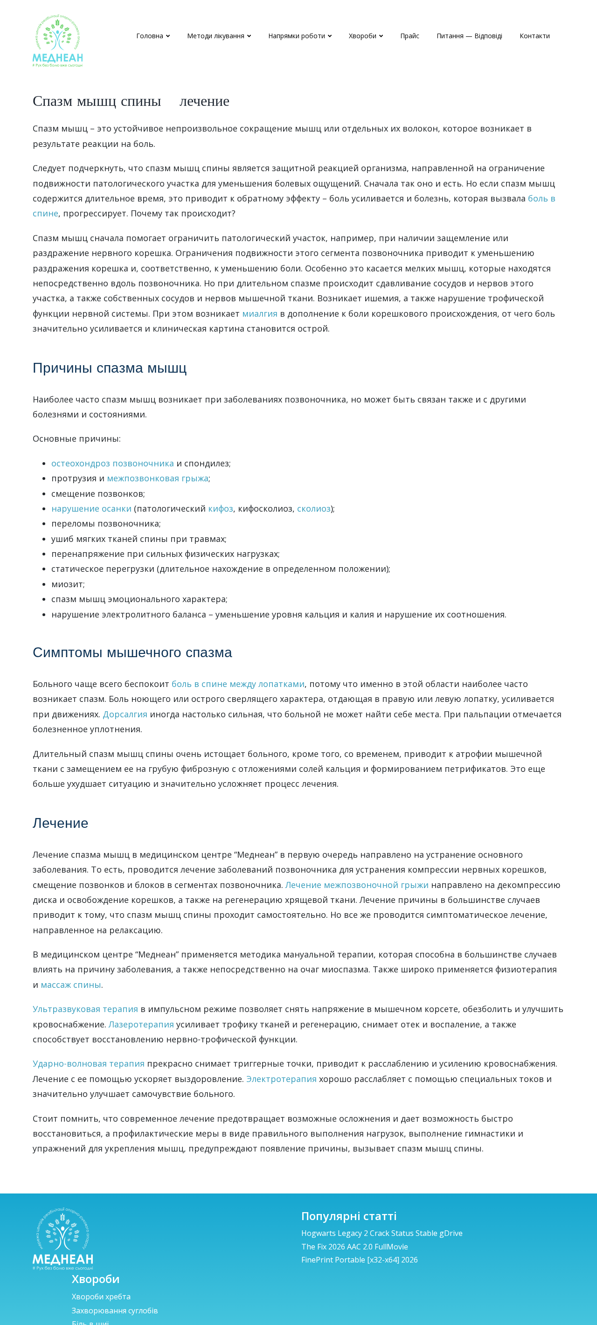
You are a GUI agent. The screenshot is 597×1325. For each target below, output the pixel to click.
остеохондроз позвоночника (112, 463)
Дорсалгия (125, 714)
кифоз (220, 508)
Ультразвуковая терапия (85, 1008)
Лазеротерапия (141, 1024)
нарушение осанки (91, 508)
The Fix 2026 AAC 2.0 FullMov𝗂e (354, 1247)
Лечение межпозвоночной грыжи (357, 884)
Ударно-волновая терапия (89, 1063)
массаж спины (71, 984)
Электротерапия (281, 1078)
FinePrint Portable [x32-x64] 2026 (359, 1260)
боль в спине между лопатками (238, 683)
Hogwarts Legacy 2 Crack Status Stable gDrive (382, 1233)
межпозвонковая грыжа (157, 478)
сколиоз (314, 508)
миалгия (260, 313)
